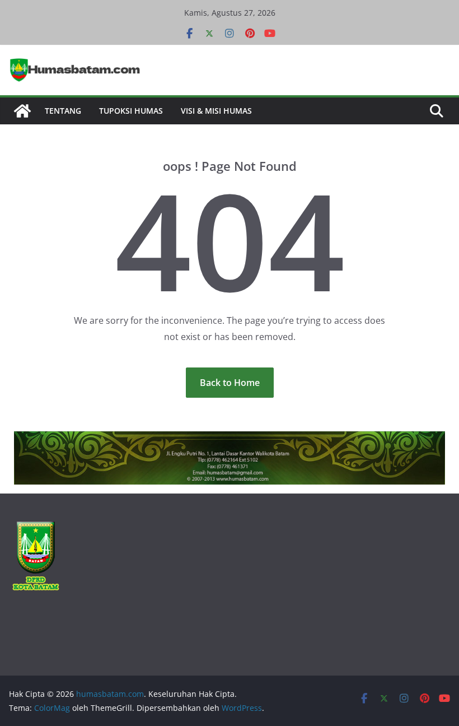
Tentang (63, 110)
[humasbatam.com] (22, 110)
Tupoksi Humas (131, 110)
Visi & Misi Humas (216, 110)
